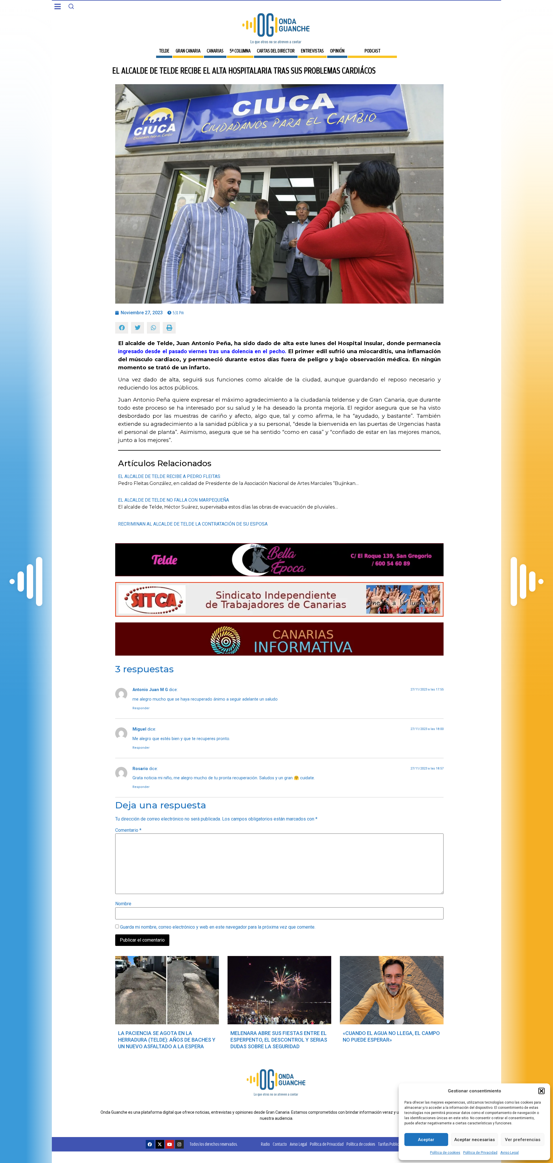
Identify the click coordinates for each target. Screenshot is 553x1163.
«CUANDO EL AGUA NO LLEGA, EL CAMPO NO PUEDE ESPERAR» (391, 1036)
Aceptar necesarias (474, 1139)
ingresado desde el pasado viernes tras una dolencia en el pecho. (202, 351)
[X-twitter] (160, 1144)
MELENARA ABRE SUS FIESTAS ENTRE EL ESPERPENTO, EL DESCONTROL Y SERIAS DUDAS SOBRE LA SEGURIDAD (278, 1039)
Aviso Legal (509, 1153)
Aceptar (426, 1139)
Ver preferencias (522, 1139)
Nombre (123, 904)
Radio (265, 1144)
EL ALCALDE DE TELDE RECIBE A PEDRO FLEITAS (169, 476)
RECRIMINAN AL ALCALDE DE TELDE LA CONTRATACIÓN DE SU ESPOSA (193, 524)
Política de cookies (445, 1153)
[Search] (71, 6)
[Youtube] (169, 1144)
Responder (140, 708)
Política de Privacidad (480, 1153)
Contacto (280, 1144)
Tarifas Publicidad (392, 1144)
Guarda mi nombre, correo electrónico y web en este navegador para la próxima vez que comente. (217, 927)
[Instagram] (179, 1144)
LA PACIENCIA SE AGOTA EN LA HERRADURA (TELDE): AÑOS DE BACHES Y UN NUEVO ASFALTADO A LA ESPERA (166, 1039)
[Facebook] (150, 1144)
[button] (541, 1091)
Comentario (128, 830)
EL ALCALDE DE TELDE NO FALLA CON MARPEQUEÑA (173, 500)
